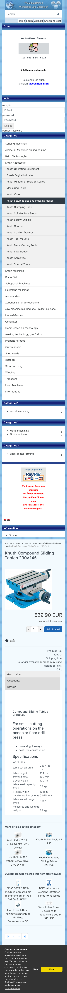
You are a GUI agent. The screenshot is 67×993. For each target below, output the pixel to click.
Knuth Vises (13, 194)
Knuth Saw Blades (17, 251)
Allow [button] (51, 969)
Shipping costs (56, 621)
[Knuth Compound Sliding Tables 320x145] (49, 852)
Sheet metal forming (22, 453)
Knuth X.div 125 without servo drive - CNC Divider (18, 861)
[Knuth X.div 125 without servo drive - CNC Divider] (18, 852)
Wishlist (38, 20)
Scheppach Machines (17, 283)
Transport (11, 378)
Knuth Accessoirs (15, 162)
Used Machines (14, 385)
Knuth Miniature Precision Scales (26, 181)
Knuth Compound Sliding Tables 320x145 (49, 861)
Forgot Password (12, 130)
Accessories (12, 296)
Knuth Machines (14, 270)
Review (11, 686)
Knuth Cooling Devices (20, 232)
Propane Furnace (15, 340)
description (14, 674)
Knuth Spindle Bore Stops (22, 213)
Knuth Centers (15, 226)
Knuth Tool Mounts (18, 238)
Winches (10, 372)
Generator (11, 321)
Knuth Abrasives (16, 257)
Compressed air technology (21, 328)
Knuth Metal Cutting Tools (22, 245)
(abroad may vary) (51, 661)
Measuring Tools (16, 187)
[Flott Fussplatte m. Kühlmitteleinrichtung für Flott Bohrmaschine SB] (18, 904)
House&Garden (14, 315)
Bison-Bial (11, 277)
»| (25, 936)
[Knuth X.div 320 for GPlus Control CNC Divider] (18, 835)
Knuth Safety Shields (19, 219)
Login (29, 20)
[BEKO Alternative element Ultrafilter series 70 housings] (49, 882)
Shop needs (12, 353)
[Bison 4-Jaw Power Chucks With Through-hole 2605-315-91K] (49, 903)
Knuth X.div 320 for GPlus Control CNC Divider (18, 844)
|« (8, 936)
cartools (10, 359)
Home (21, 20)
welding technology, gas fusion (23, 334)
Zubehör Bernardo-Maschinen (22, 302)
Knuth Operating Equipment (23, 168)
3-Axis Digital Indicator (20, 175)
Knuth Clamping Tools (19, 207)
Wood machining (19, 411)
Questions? (13, 680)
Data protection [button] (12, 988)
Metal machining (19, 430)
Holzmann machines (17, 289)
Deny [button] (36, 969)
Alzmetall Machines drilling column (25, 149)
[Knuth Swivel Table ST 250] (49, 834)
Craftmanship (13, 347)
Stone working (13, 366)
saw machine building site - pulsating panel (30, 308)
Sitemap (13, 535)
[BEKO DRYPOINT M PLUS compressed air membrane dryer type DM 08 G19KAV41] (18, 882)
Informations (12, 391)
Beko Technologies (16, 156)
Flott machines (18, 434)
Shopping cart (52, 20)
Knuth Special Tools (18, 264)
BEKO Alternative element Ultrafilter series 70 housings (49, 892)
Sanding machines (16, 143)
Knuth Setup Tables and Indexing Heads (30, 200)
